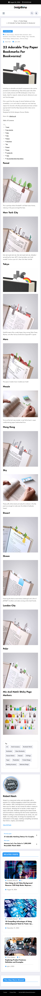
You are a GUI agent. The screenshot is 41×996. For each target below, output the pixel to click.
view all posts (7, 825)
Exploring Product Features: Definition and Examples (15, 961)
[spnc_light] (36, 13)
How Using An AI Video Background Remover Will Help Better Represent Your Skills (18, 884)
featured (19, 36)
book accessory (10, 34)
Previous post (7, 833)
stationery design (24, 38)
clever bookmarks (19, 751)
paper (27, 36)
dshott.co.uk (12, 116)
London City (9, 153)
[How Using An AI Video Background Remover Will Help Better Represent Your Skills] (20, 869)
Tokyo (7, 133)
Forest (7, 127)
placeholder (32, 36)
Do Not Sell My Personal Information (27, 992)
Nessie (8, 138)
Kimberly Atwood (12, 880)
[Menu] (3, 13)
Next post (6, 840)
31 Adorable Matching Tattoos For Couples (19, 837)
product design (6, 38)
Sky (7, 144)
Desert (7, 147)
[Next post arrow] (36, 844)
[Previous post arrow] (36, 835)
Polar (8, 156)
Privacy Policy (13, 992)
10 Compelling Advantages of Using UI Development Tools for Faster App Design (19, 922)
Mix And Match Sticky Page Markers (15, 158)
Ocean (7, 150)
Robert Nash (8, 42)
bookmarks (25, 34)
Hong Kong (9, 141)
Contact (5, 992)
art (5, 34)
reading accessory (15, 38)
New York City (9, 130)
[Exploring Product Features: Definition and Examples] (20, 946)
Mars (7, 136)
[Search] (32, 13)
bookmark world (18, 34)
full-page (23, 36)
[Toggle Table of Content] (4, 125)
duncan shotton (12, 36)
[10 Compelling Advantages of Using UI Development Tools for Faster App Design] (20, 908)
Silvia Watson (11, 957)
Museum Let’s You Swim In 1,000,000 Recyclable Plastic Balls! (17, 844)
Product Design (7, 31)
